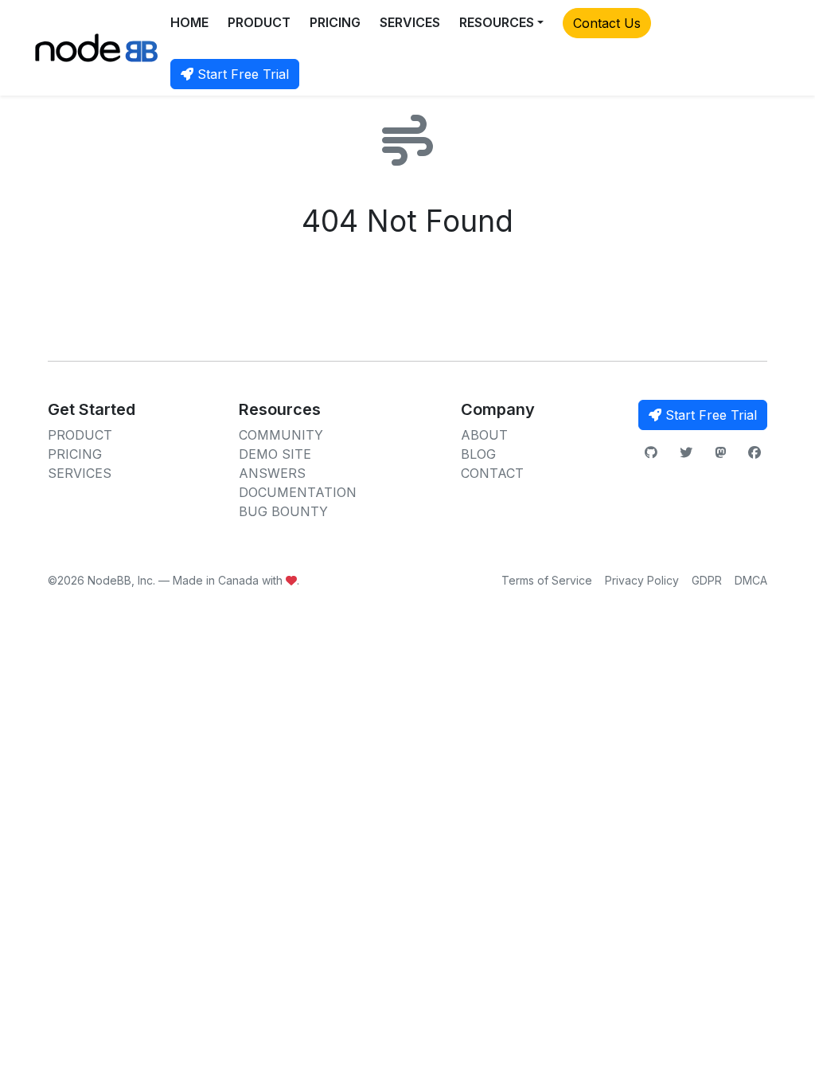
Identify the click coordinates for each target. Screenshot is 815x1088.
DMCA (751, 580)
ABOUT (484, 435)
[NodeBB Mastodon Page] (720, 452)
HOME (189, 22)
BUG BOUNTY (283, 511)
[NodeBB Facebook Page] (754, 452)
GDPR (707, 580)
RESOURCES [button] (496, 22)
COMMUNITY (281, 435)
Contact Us (607, 23)
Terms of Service (546, 580)
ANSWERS (272, 473)
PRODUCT (259, 22)
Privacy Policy (642, 580)
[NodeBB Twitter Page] (686, 452)
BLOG (478, 454)
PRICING (335, 22)
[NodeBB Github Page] (651, 452)
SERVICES (410, 22)
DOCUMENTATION (298, 492)
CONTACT (492, 473)
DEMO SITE (275, 454)
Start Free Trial (241, 74)
